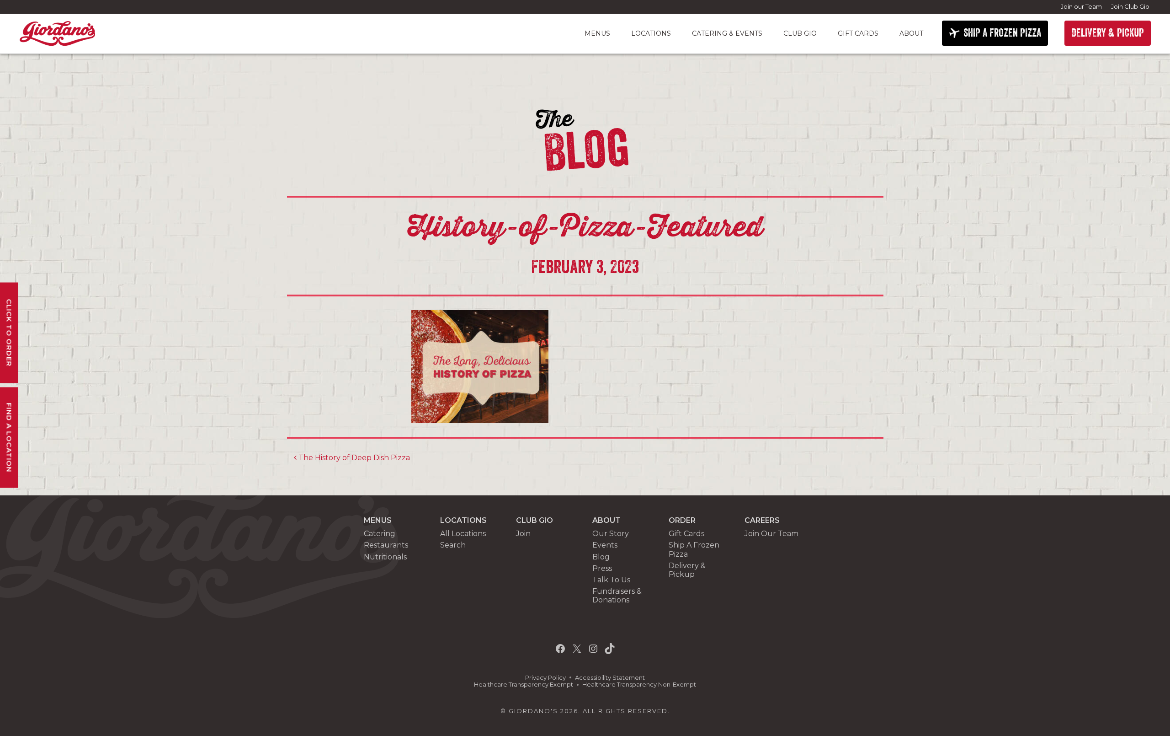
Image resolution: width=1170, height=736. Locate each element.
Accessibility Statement (610, 677)
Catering (379, 533)
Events (604, 545)
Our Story (610, 533)
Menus (597, 33)
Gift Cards (858, 33)
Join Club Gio (1130, 6)
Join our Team (1081, 6)
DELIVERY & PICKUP (1107, 32)
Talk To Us (611, 579)
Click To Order (9, 332)
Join (523, 533)
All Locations (463, 533)
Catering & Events (727, 33)
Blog (601, 557)
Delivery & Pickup (687, 570)
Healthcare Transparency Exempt (523, 684)
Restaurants (386, 545)
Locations (651, 33)
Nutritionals (385, 557)
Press (602, 568)
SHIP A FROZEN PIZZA (1002, 32)
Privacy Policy (545, 677)
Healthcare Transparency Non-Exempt (639, 684)
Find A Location (9, 437)
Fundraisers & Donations (617, 595)
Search (453, 545)
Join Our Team (771, 533)
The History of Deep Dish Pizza (353, 457)
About (911, 33)
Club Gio (800, 33)
